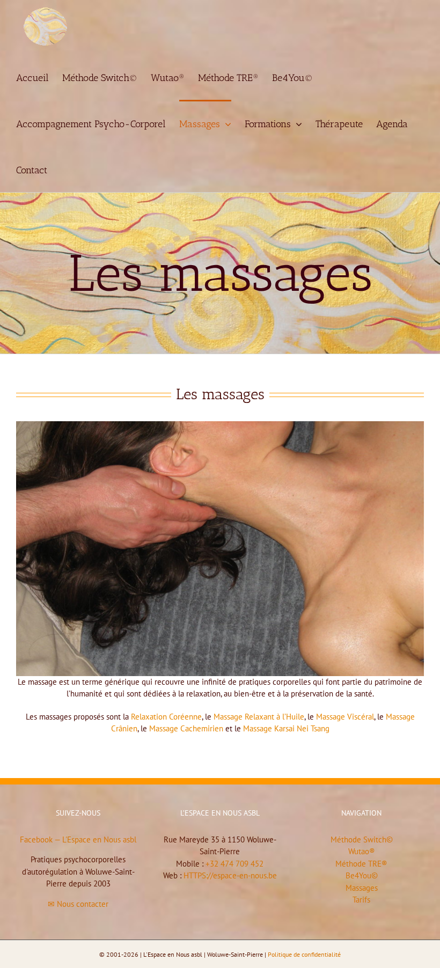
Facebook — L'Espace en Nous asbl (78, 839)
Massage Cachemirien (186, 728)
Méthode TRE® (361, 864)
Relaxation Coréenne (166, 717)
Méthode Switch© (362, 839)
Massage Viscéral (345, 717)
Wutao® (361, 851)
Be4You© (362, 875)
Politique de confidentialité (304, 954)
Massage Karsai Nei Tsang (286, 728)
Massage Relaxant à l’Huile (259, 717)
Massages (362, 888)
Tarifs (361, 899)
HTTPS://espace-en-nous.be (230, 875)
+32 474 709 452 (234, 864)
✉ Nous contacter (78, 904)
